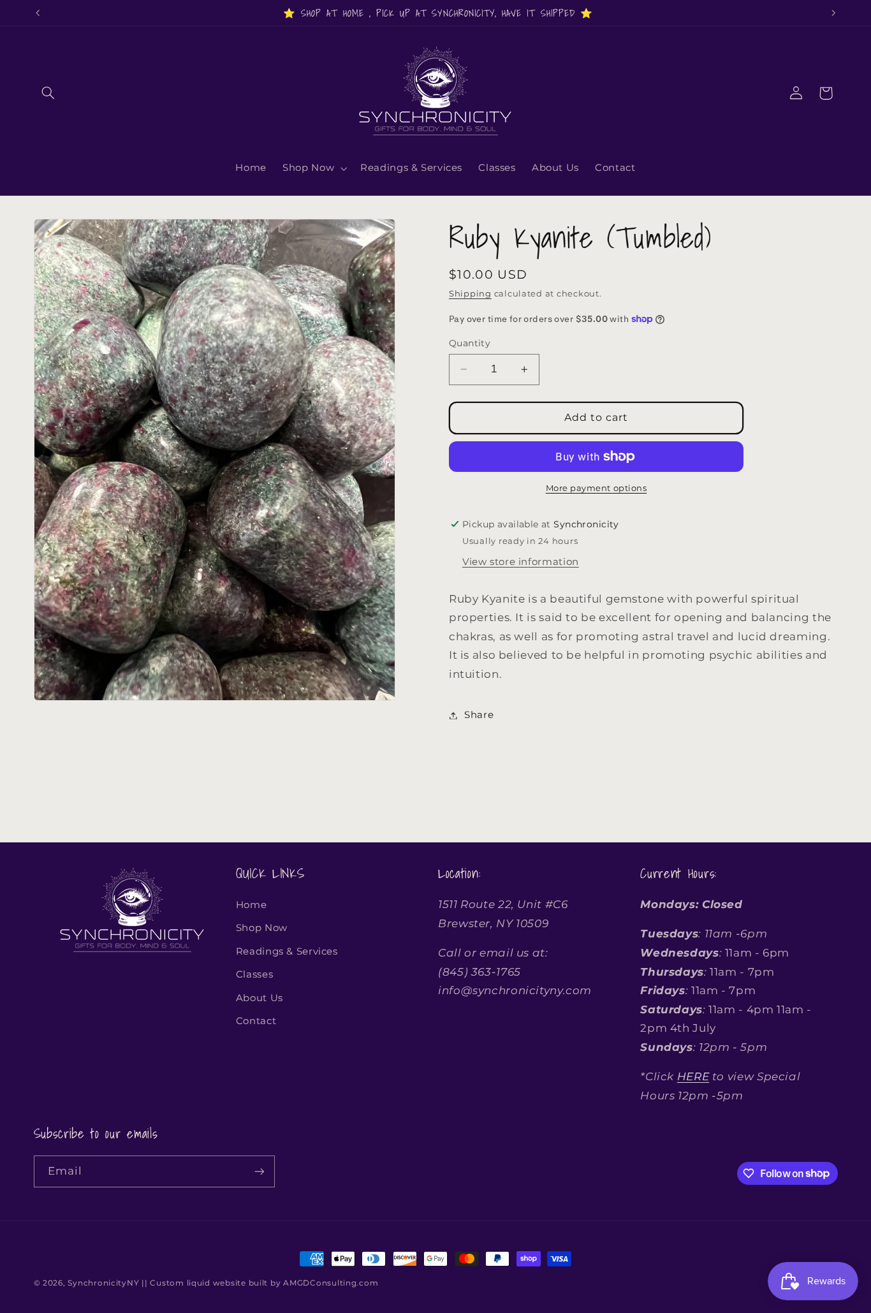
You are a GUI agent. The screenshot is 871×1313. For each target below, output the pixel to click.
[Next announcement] (833, 13)
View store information (520, 562)
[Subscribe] (259, 1171)
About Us (259, 998)
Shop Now (262, 928)
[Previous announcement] (38, 13)
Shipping (470, 293)
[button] (48, 93)
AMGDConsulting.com (330, 1283)
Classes (254, 974)
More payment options (596, 488)
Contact (256, 1021)
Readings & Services (287, 951)
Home (251, 905)
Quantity (469, 343)
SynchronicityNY (103, 1283)
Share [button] (479, 715)
